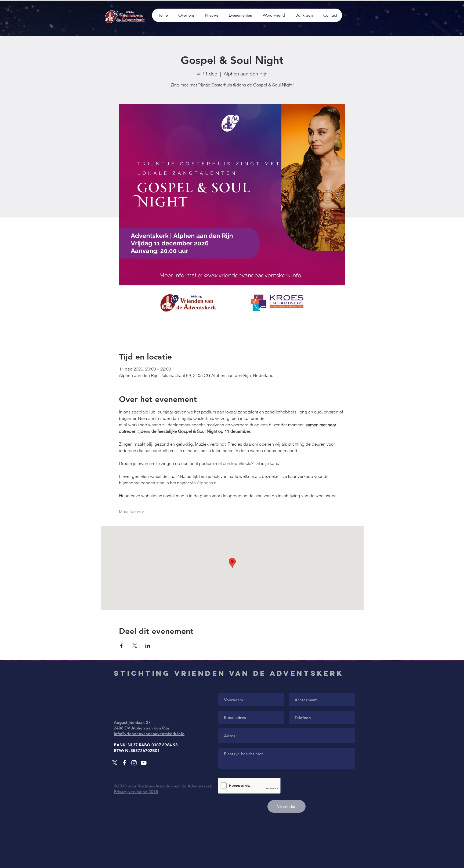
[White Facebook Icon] (124, 762)
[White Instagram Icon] (133, 762)
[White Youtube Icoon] (143, 762)
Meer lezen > (131, 511)
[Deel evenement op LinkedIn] (147, 646)
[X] (114, 762)
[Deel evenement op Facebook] (121, 646)
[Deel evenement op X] (134, 646)
